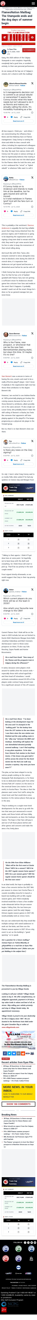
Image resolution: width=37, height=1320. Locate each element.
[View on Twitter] (32, 84)
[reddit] (23, 1053)
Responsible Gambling (29, 1288)
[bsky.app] (14, 1053)
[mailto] (18, 1053)
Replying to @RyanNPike (12, 90)
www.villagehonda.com (10, 1027)
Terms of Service (16, 1288)
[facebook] (5, 1053)
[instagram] (28, 1242)
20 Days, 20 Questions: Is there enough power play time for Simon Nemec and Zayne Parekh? (18, 1120)
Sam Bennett (7, 376)
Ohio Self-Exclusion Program (12, 1300)
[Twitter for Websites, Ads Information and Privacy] (32, 112)
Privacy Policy (6, 1288)
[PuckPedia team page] (32, 1053)
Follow (22, 85)
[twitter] (9, 1053)
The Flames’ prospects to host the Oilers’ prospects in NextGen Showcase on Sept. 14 (19, 1144)
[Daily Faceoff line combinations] (27, 1053)
